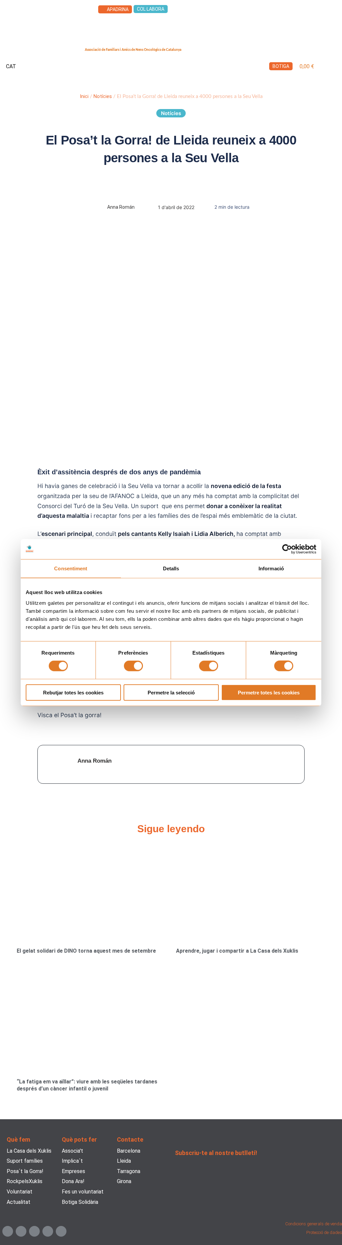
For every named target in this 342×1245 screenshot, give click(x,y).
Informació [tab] (271, 568)
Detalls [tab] (171, 568)
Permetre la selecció (171, 692)
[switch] (133, 666)
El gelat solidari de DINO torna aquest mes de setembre (86, 951)
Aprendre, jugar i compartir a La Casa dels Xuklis (237, 951)
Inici (84, 96)
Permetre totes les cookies (269, 692)
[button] (334, 66)
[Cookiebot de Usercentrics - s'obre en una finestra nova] (287, 549)
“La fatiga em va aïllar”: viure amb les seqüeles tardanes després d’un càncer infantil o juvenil (87, 1085)
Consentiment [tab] (70, 568)
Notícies (103, 96)
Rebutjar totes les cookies (73, 692)
